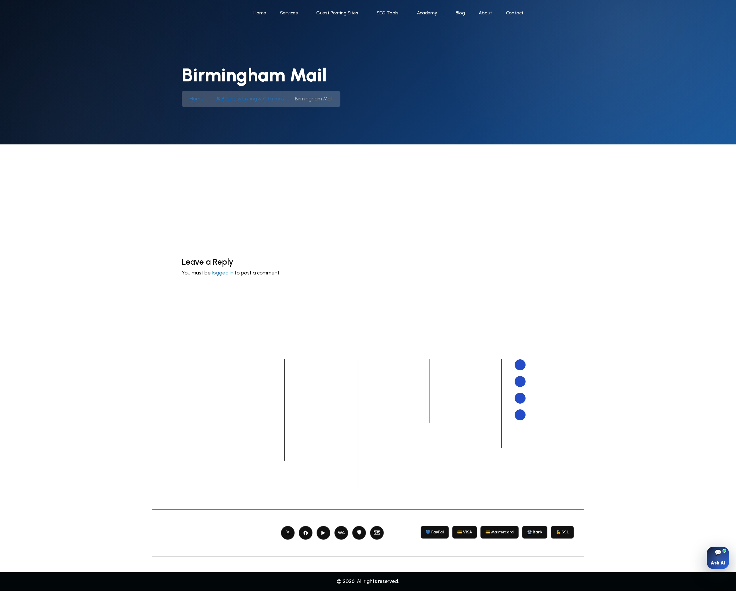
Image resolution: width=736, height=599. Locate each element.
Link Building (171, 376)
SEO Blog (383, 401)
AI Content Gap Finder (328, 479)
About (485, 13)
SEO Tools (387, 13)
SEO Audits (169, 439)
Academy (427, 13)
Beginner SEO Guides (398, 414)
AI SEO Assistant (320, 397)
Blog (460, 13)
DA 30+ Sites (243, 363)
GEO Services (173, 477)
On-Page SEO (173, 427)
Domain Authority (465, 376)
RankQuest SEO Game (400, 389)
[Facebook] (306, 533)
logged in (222, 273)
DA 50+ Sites (243, 389)
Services (289, 13)
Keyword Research (178, 464)
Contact (515, 13)
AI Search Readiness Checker (325, 449)
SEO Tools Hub (318, 363)
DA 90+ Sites (243, 439)
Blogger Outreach (178, 363)
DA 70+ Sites (243, 414)
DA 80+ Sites (243, 427)
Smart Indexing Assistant (318, 381)
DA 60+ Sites (243, 401)
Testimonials (459, 414)
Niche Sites (241, 452)
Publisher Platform (466, 389)
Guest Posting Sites (337, 13)
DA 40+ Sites (243, 376)
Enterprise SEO (174, 401)
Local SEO (168, 452)
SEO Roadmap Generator (318, 415)
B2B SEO (166, 414)
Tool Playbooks (390, 376)
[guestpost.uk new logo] (198, 13)
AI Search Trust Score (327, 466)
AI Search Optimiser (324, 432)
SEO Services (172, 389)
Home (260, 13)
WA (341, 532)
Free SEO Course (392, 363)
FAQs (449, 427)
